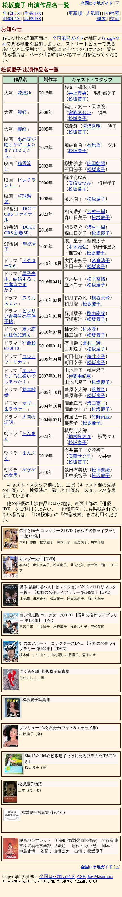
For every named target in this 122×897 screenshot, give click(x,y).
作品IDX (32, 13)
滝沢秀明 (92, 126)
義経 (22, 129)
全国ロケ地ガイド (57, 876)
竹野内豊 (101, 417)
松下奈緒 (96, 279)
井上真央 (77, 93)
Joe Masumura (100, 876)
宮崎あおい (79, 112)
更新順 (75, 13)
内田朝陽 (96, 163)
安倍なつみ (79, 183)
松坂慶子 (77, 99)
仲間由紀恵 (79, 376)
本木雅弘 (77, 246)
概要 (101, 18)
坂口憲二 (96, 403)
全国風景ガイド (68, 38)
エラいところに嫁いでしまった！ (20, 376)
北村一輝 (92, 343)
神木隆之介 (79, 436)
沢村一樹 (96, 211)
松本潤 (89, 329)
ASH (81, 876)
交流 (114, 18)
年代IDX (11, 13)
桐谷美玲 (101, 297)
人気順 (93, 13)
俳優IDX (11, 18)
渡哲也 (98, 389)
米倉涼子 (101, 260)
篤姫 (22, 112)
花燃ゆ (24, 92)
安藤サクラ (79, 456)
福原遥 (94, 145)
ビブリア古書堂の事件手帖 (20, 316)
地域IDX (32, 18)
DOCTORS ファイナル (19, 214)
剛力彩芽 (96, 313)
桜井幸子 (96, 356)
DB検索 (111, 13)
